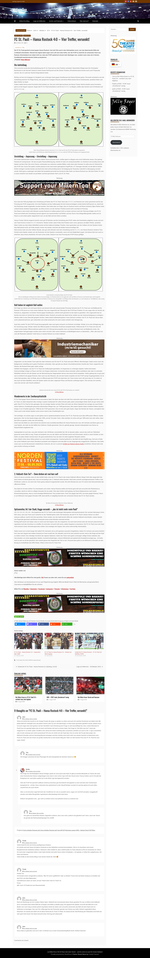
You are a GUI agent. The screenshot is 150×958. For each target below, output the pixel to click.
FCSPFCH (30, 660)
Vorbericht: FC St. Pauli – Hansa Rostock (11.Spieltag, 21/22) (37, 666)
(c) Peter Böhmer (59, 392)
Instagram (126, 1)
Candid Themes (94, 954)
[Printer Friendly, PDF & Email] (19, 618)
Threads (57, 589)
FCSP (26, 660)
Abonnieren (116, 142)
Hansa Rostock (37, 660)
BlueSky (133, 1)
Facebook (128, 1)
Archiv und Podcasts (55, 21)
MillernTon (19, 9)
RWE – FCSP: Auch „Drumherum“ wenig (58, 697)
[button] (20, 624)
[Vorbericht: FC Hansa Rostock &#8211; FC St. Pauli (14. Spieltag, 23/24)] (89, 641)
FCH (23, 660)
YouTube (131, 1)
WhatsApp (64, 589)
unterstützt (70, 577)
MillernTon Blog (24, 21)
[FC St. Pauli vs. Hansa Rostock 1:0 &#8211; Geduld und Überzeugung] (59, 641)
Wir (42, 577)
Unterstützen (72, 21)
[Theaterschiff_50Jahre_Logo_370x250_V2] (123, 53)
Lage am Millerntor (39, 21)
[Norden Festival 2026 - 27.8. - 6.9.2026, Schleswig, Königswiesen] (59, 471)
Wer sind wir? (84, 21)
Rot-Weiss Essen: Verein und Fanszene (88, 697)
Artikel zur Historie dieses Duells (73, 444)
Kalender (95, 21)
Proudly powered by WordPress (61, 954)
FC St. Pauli (19, 660)
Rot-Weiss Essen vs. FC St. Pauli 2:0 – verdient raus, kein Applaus (26, 698)
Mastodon (136, 1)
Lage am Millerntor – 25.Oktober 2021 (88, 666)
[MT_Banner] (59, 199)
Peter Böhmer (25, 60)
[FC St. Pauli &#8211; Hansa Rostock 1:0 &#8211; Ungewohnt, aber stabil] (28, 641)
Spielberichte (27, 35)
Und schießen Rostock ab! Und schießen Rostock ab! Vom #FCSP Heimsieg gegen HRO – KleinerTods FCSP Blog (59, 830)
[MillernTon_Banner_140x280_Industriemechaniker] (59, 359)
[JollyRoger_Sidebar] (123, 114)
